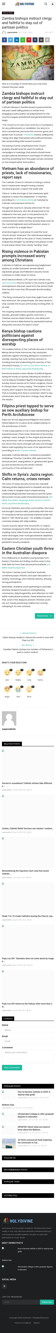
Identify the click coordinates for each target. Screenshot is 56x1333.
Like (7, 680)
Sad (18, 696)
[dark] (52, 3)
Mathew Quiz (8, 1105)
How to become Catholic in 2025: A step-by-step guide (34, 1093)
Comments (8, 1018)
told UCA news (9, 282)
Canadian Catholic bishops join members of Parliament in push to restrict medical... (28, 650)
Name (5, 1025)
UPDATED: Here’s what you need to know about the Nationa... (34, 1128)
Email (5, 1036)
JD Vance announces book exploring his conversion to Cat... (35, 1141)
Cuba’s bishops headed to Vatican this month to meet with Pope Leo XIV (28, 639)
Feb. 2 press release (26, 450)
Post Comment (12, 1067)
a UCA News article (24, 200)
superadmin (12, 32)
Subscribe (47, 1302)
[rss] (4, 1286)
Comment (7, 1047)
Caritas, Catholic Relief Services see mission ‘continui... (28, 828)
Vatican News (8, 13)
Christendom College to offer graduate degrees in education (36, 1115)
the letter (29, 134)
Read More (43, 615)
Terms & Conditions (23, 1323)
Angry (7, 696)
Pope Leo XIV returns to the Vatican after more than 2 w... (27, 1005)
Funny (40, 680)
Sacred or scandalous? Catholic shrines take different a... (27, 784)
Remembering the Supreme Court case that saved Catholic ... (25, 872)
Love (29, 680)
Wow (29, 696)
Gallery (37, 1323)
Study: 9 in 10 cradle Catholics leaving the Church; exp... (28, 916)
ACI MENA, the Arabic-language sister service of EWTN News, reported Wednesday (27, 500)
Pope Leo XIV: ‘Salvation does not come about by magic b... (28, 960)
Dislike (18, 680)
